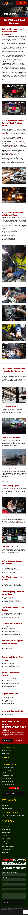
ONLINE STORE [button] (10, 794)
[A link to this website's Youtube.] (18, 788)
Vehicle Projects (5, 753)
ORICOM (22, 141)
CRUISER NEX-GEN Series (7, 767)
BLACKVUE (9, 154)
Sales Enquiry (4, 891)
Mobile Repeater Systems (7, 775)
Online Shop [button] (7, 740)
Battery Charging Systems (7, 781)
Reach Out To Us (5, 826)
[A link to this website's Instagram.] (12, 788)
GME (14, 141)
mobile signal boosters (19, 411)
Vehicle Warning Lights (7, 770)
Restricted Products (6, 843)
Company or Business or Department (10, 872)
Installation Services (6, 750)
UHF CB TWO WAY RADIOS (18, 521)
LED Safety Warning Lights (9, 597)
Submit (6, 902)
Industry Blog (5, 852)
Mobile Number (5, 882)
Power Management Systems (8, 784)
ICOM (25, 140)
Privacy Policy (5, 841)
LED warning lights (11, 488)
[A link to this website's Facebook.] (10, 788)
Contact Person (5, 877)
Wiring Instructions (6, 849)
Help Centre (4, 824)
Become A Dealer (5, 760)
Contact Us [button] (18, 740)
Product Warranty (6, 835)
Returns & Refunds (6, 832)
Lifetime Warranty (6, 838)
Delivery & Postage (6, 829)
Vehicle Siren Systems (7, 772)
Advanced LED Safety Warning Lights (11, 230)
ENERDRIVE (10, 146)
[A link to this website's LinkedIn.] (15, 788)
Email (3, 886)
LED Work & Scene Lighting (9, 232)
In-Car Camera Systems (7, 778)
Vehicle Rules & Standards (8, 846)
